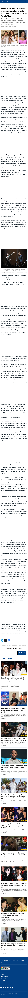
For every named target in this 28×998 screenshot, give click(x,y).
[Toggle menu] (26, 1)
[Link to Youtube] (7, 987)
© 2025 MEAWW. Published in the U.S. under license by (11, 960)
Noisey (10, 334)
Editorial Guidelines (4, 976)
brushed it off (8, 415)
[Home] (4, 1)
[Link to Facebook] (1, 987)
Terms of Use (3, 982)
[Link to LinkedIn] (12, 988)
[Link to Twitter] (5, 987)
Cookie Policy (3, 980)
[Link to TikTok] (10, 988)
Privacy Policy (3, 978)
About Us (2, 974)
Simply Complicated (16, 563)
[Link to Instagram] (3, 987)
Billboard (3, 284)
